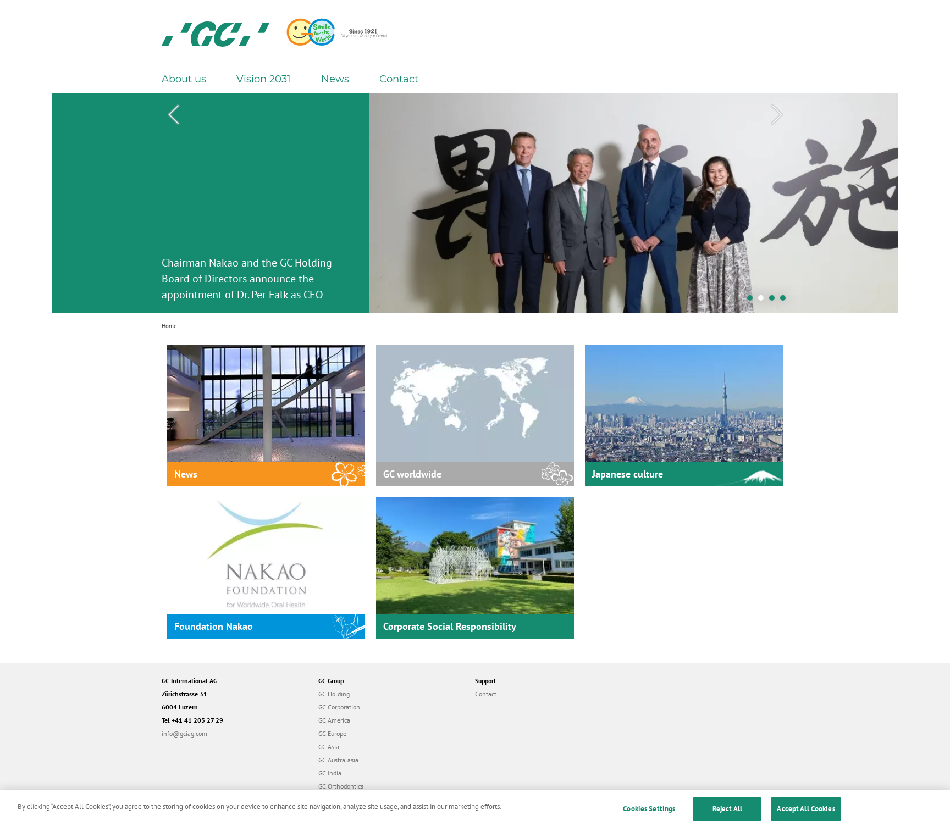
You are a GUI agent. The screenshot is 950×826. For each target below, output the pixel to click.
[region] (475, 808)
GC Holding (334, 694)
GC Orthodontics (340, 786)
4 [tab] (785, 300)
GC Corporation (339, 707)
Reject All (727, 808)
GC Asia (328, 746)
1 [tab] (752, 300)
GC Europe (332, 733)
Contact (398, 79)
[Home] (215, 33)
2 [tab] (763, 300)
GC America (334, 720)
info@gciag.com (184, 733)
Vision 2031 (263, 79)
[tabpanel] (475, 203)
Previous (173, 114)
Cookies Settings (649, 808)
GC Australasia (338, 760)
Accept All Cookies (806, 808)
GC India (329, 773)
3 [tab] (774, 300)
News (335, 79)
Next (776, 114)
